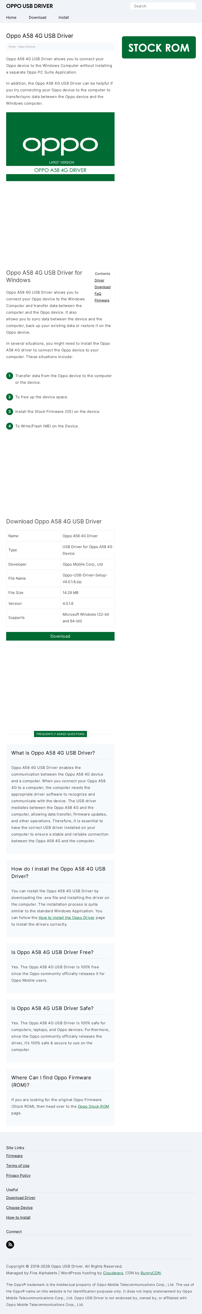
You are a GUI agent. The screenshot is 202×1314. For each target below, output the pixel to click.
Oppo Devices (26, 46)
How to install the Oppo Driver (67, 917)
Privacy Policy (18, 1175)
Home (12, 46)
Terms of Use (18, 1165)
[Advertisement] (60, 223)
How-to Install (18, 1217)
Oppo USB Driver (29, 6)
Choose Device (19, 1207)
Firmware (102, 300)
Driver (99, 280)
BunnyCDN (151, 1273)
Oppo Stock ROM (93, 1106)
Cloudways (113, 1273)
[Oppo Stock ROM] (159, 49)
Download (103, 287)
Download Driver (20, 1197)
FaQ (98, 293)
